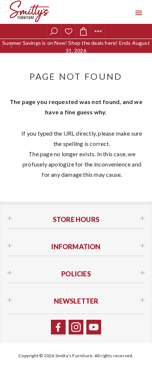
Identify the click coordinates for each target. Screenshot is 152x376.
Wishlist (68, 31)
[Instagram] (76, 327)
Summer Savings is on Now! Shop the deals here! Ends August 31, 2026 (76, 47)
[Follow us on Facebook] (58, 327)
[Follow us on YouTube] (94, 327)
